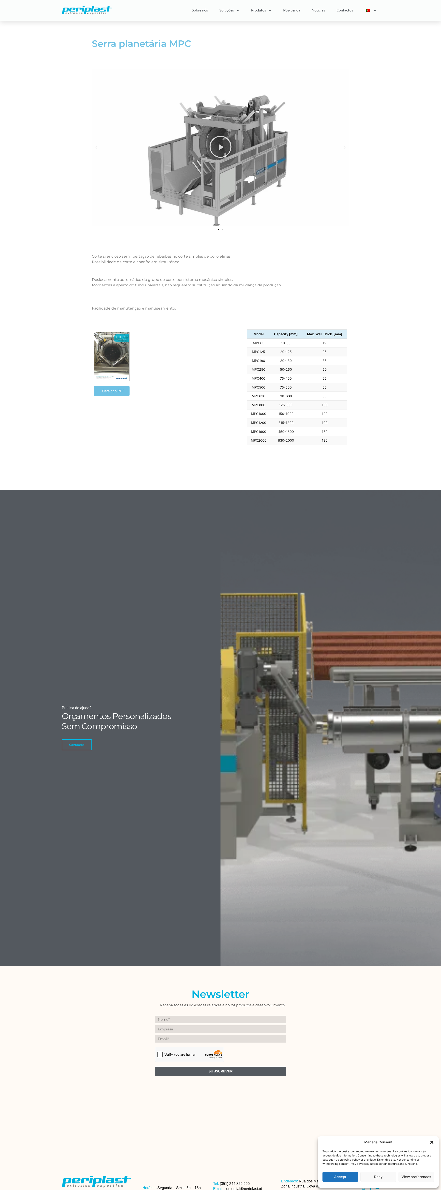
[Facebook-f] (370, 1188)
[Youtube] (377, 1188)
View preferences (416, 1177)
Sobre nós (200, 10)
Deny (378, 1177)
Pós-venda (291, 10)
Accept (340, 1177)
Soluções (226, 10)
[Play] (220, 147)
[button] (432, 1142)
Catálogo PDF (113, 391)
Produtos (258, 10)
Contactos (344, 10)
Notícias (318, 10)
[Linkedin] (363, 1188)
